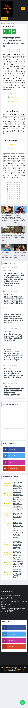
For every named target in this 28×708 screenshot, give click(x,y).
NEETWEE (19, 670)
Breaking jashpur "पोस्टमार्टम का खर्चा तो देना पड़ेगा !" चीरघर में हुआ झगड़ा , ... (18, 505)
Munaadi (7, 668)
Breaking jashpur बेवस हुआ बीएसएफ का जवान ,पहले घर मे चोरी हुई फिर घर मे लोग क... (17, 544)
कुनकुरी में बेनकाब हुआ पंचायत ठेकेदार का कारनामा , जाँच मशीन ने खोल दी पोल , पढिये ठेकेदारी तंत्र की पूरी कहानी (13, 337)
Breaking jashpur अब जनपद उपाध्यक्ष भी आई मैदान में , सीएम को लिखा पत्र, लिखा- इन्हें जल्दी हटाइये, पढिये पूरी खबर (13, 300)
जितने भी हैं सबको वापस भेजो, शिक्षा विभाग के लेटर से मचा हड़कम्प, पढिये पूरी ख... (18, 496)
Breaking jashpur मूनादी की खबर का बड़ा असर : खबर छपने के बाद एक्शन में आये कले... (17, 515)
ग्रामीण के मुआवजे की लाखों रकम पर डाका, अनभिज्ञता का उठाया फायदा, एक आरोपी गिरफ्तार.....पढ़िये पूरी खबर (13, 392)
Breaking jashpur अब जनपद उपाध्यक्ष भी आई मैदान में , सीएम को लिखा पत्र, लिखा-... (17, 554)
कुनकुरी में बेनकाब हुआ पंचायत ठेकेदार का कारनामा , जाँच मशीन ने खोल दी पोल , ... (18, 525)
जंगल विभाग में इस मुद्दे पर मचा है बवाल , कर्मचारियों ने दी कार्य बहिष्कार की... (18, 535)
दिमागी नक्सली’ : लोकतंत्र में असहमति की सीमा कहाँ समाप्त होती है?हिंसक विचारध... (17, 574)
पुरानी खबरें (4, 18)
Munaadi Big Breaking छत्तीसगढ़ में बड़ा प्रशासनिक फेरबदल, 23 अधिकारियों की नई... (17, 485)
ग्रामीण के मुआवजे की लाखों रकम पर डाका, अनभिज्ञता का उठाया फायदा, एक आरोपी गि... (18, 564)
